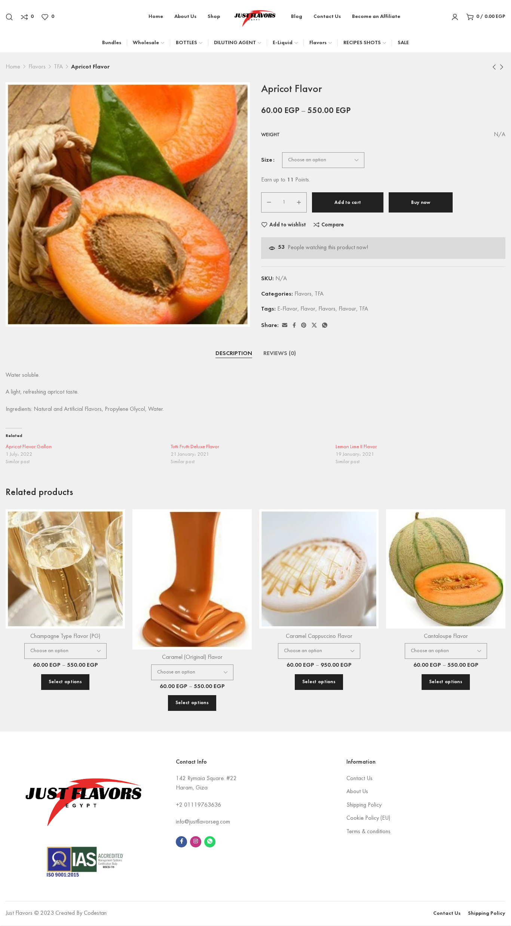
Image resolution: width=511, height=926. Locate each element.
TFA (58, 67)
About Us (357, 792)
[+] (298, 202)
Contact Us (359, 779)
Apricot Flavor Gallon (29, 446)
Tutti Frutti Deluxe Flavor (195, 446)
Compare (332, 224)
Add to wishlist (287, 224)
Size (266, 160)
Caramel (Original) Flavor (192, 657)
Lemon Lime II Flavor (356, 446)
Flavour (347, 309)
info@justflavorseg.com (203, 822)
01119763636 (202, 805)
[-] (268, 202)
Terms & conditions (368, 832)
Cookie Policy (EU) (368, 818)
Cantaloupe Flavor (446, 636)
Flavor (307, 309)
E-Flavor (287, 309)
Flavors (37, 67)
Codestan (95, 913)
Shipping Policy (364, 805)
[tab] (234, 353)
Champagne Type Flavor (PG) (65, 636)
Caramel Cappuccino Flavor (319, 636)
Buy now (420, 202)
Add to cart (347, 202)
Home (13, 67)
